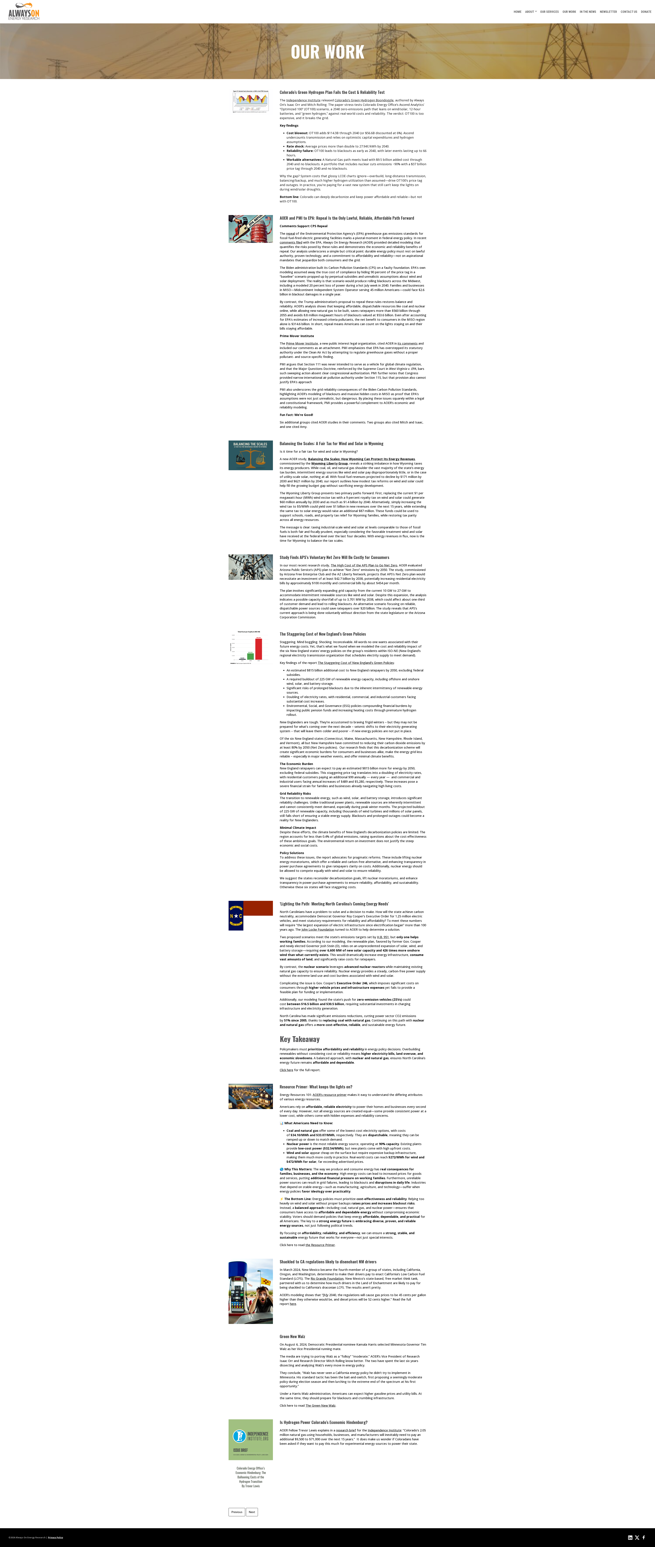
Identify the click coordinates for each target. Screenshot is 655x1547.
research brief (346, 1430)
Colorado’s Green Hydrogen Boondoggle (364, 100)
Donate (646, 11)
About (529, 11)
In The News (588, 11)
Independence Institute (303, 100)
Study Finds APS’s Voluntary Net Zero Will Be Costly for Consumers (334, 557)
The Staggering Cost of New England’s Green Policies (323, 634)
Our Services (549, 11)
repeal (290, 233)
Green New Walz (292, 1336)
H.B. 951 (383, 937)
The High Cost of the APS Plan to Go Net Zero (364, 565)
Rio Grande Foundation (327, 1278)
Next (252, 1512)
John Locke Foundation (318, 929)
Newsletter (608, 11)
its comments (408, 343)
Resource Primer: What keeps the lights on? (316, 1086)
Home (517, 11)
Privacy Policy (55, 1537)
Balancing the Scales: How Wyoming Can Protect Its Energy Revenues (361, 459)
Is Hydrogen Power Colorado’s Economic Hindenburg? (324, 1422)
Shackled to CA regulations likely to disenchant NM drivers (328, 1261)
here (293, 1304)
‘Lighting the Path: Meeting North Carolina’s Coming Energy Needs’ (334, 903)
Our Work (569, 11)
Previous (236, 1512)
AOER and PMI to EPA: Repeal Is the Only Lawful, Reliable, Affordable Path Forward (347, 218)
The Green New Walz (320, 1405)
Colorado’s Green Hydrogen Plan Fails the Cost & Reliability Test (332, 92)
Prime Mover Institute (302, 343)
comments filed (291, 242)
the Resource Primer (320, 1245)
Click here (286, 1070)
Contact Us (629, 11)
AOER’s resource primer (330, 1095)
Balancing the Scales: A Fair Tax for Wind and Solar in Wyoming (331, 443)
